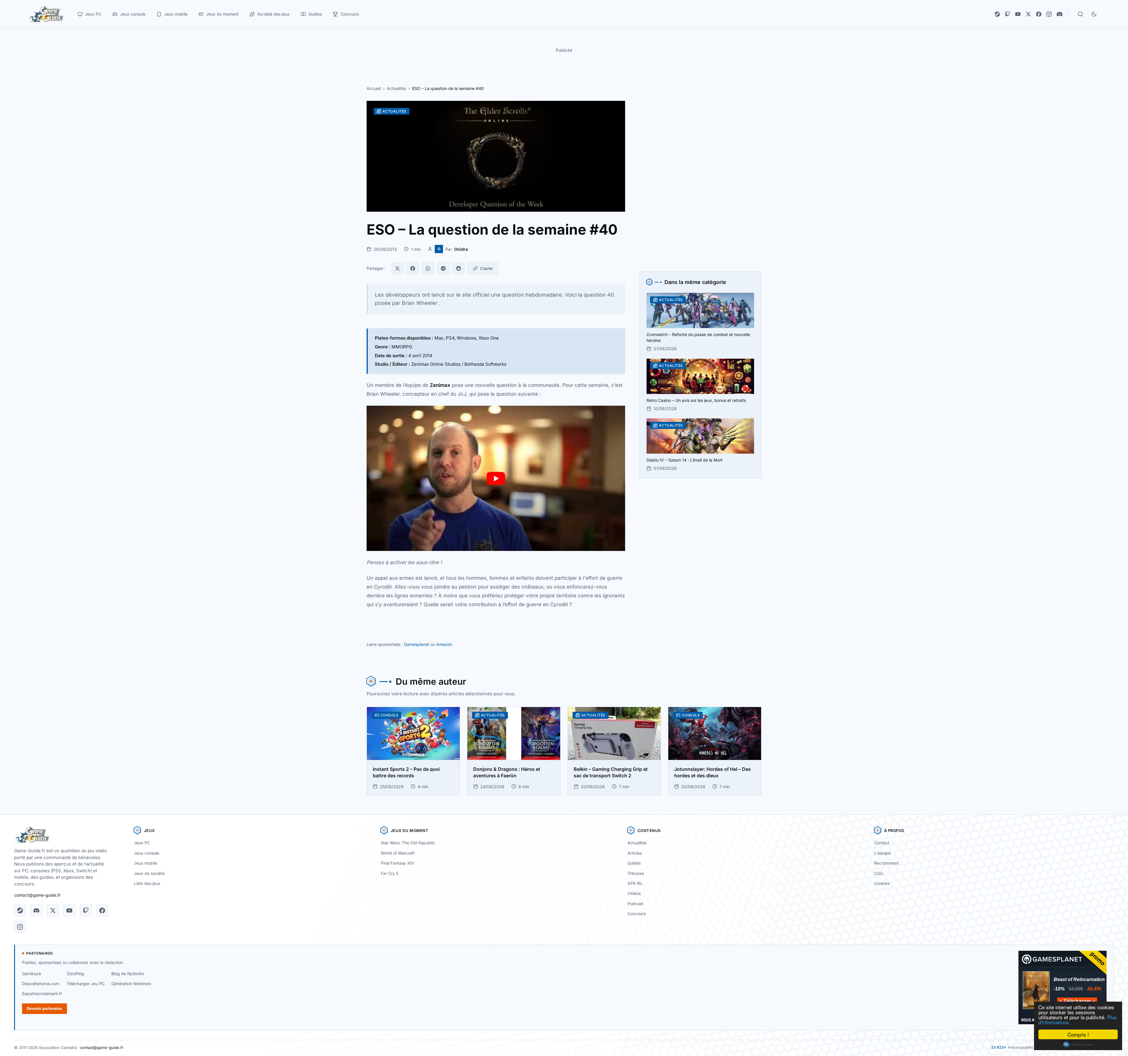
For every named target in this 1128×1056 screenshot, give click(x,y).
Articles (634, 853)
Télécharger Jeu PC (86, 983)
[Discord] (1059, 14)
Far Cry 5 (389, 873)
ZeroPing (75, 973)
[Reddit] (458, 268)
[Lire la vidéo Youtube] (496, 478)
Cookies (881, 883)
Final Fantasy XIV (397, 862)
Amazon (444, 644)
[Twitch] (1007, 14)
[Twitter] (397, 268)
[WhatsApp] (428, 268)
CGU (878, 873)
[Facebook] (1038, 14)
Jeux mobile (145, 862)
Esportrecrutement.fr (42, 993)
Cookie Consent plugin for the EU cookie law (1078, 1044)
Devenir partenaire (44, 1008)
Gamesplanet (416, 644)
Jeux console (146, 853)
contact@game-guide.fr (37, 895)
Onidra (461, 249)
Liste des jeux (147, 883)
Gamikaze (31, 973)
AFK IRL (635, 883)
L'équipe (882, 853)
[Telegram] (443, 268)
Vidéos (634, 893)
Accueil (374, 88)
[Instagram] (1049, 14)
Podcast (635, 903)
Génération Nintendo (131, 983)
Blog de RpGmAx (127, 973)
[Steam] (997, 14)
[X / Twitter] (1028, 14)
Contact (881, 842)
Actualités (396, 88)
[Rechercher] (1080, 14)
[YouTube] (1018, 14)
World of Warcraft (398, 853)
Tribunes (635, 873)
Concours (636, 913)
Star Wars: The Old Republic (408, 842)
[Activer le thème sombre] (1094, 14)
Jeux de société (149, 873)
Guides (634, 862)
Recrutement (886, 862)
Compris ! (1078, 1034)
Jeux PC (142, 842)
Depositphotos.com (40, 983)
